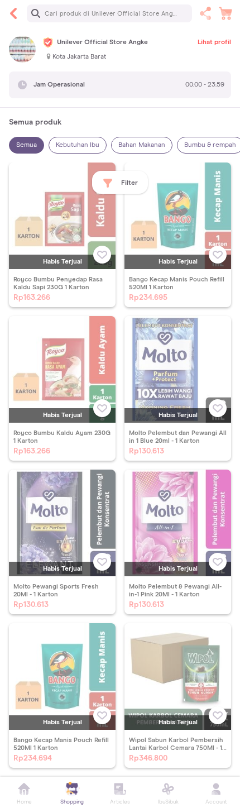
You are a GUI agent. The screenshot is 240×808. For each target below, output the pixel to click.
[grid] (120, 469)
